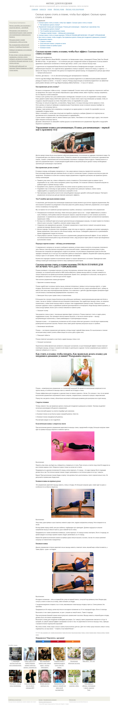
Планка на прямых (101, 632)
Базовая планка (92, 632)
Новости (43, 9)
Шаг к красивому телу (45, 632)
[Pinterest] (58, 641)
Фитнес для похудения (59, 3)
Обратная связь (72, 699)
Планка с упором (85, 632)
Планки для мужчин (66, 632)
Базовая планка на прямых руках (51, 46)
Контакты (41, 699)
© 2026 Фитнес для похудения (14, 699)
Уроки (50, 9)
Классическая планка (76, 632)
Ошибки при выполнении (56, 632)
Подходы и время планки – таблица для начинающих (57, 33)
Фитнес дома (59, 9)
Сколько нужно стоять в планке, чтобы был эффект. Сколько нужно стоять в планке (65, 23)
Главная (35, 9)
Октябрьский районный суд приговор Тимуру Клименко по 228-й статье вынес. (21, 68)
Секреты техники (45, 41)
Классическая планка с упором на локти (53, 43)
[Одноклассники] (72, 641)
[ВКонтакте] (43, 641)
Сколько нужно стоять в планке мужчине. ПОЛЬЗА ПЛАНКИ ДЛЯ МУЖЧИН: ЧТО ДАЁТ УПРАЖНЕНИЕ (72, 35)
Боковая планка (45, 48)
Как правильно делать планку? (50, 25)
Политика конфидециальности (45, 701)
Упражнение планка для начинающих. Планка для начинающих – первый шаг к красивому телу (69, 27)
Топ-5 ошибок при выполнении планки (52, 31)
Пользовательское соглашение (49, 699)
